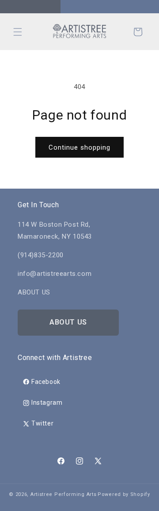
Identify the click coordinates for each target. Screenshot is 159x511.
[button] (17, 32)
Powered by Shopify (124, 494)
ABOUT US (68, 322)
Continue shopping (79, 147)
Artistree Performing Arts (63, 494)
